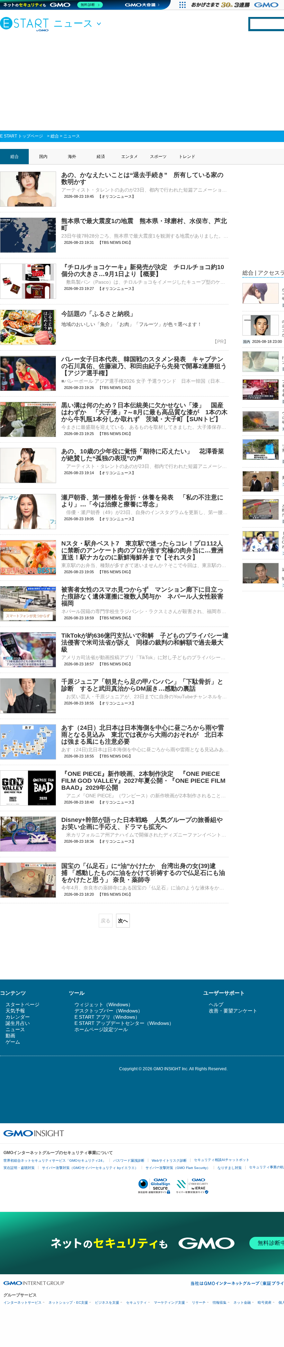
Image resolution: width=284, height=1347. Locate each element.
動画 (10, 1035)
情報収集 (220, 1302)
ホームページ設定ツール (101, 1029)
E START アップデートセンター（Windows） (124, 1023)
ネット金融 (242, 1302)
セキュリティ (136, 1302)
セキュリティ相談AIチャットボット (221, 1160)
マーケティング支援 (169, 1302)
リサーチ (199, 1302)
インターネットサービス (22, 1302)
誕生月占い (18, 1023)
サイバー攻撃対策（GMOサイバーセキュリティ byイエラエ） (90, 1168)
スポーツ (158, 156)
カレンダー (18, 1017)
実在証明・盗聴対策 (19, 1168)
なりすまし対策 (230, 1168)
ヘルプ (216, 1004)
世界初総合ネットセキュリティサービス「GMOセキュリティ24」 (54, 1160)
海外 (72, 156)
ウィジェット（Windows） (103, 1004)
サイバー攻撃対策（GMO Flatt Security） (177, 1168)
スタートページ (22, 1004)
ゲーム (13, 1042)
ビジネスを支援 (107, 1302)
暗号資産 (265, 1302)
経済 (101, 156)
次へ (123, 920)
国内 (43, 156)
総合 (55, 136)
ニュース (71, 136)
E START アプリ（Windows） (107, 1017)
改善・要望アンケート (233, 1010)
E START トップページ (21, 136)
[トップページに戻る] (26, 24)
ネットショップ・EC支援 (68, 1302)
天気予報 (15, 1010)
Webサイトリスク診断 (169, 1160)
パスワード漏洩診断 (128, 1160)
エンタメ (129, 156)
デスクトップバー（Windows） (108, 1010)
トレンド (187, 156)
